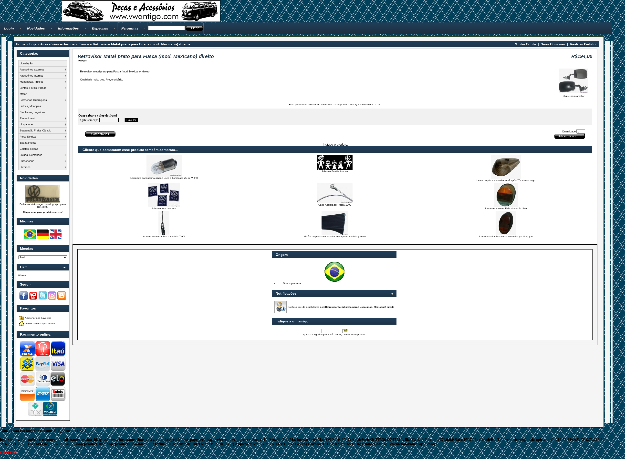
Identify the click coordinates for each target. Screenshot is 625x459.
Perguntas (129, 28)
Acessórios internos (31, 75)
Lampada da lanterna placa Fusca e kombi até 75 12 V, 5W (164, 178)
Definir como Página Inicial (40, 323)
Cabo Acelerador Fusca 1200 (334, 204)
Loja (33, 44)
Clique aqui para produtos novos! (42, 212)
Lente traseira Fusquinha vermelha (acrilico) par (506, 236)
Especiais (100, 28)
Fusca (84, 44)
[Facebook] (23, 299)
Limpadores (27, 124)
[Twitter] (42, 299)
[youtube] (33, 299)
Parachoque (27, 161)
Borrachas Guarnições (33, 100)
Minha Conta (525, 44)
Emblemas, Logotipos (32, 112)
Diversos (25, 167)
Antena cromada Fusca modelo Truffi (164, 236)
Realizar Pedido (583, 44)
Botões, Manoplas (30, 106)
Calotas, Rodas (29, 148)
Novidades (36, 28)
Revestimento (28, 118)
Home (20, 44)
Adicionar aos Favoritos (38, 318)
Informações (68, 28)
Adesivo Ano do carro (164, 208)
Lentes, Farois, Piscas (33, 87)
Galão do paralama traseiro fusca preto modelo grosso (335, 236)
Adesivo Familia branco (335, 171)
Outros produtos (292, 283)
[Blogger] (61, 299)
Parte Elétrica (28, 136)
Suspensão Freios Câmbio (35, 130)
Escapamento (28, 142)
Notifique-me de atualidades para (341, 307)
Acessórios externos (57, 44)
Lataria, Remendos (31, 154)
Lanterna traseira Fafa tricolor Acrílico (506, 208)
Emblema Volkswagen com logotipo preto (43, 204)
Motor (23, 93)
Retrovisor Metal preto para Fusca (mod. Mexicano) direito (141, 44)
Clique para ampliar (573, 96)
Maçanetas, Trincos (31, 81)
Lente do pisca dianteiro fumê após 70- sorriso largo (506, 180)
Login (9, 28)
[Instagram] (52, 299)
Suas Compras (553, 44)
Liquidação (26, 63)
